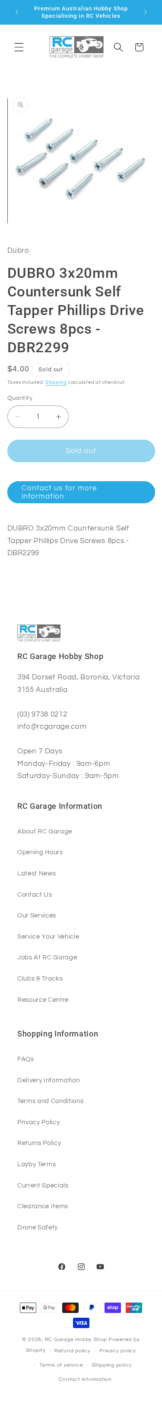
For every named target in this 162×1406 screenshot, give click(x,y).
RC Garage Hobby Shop (76, 1339)
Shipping (56, 382)
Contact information (85, 1379)
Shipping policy (112, 1365)
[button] (19, 47)
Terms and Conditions (50, 1100)
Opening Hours (40, 852)
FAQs (25, 1058)
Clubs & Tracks (40, 978)
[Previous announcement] (16, 12)
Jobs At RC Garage (47, 957)
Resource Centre (43, 999)
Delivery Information (48, 1080)
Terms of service (61, 1365)
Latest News (36, 873)
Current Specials (43, 1185)
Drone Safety (37, 1227)
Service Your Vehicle (48, 936)
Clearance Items (42, 1206)
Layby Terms (36, 1164)
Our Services (36, 915)
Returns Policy (39, 1142)
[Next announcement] (145, 12)
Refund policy (72, 1351)
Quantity (20, 398)
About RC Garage (44, 831)
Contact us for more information (59, 492)
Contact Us (34, 894)
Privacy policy (117, 1351)
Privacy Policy (38, 1122)
